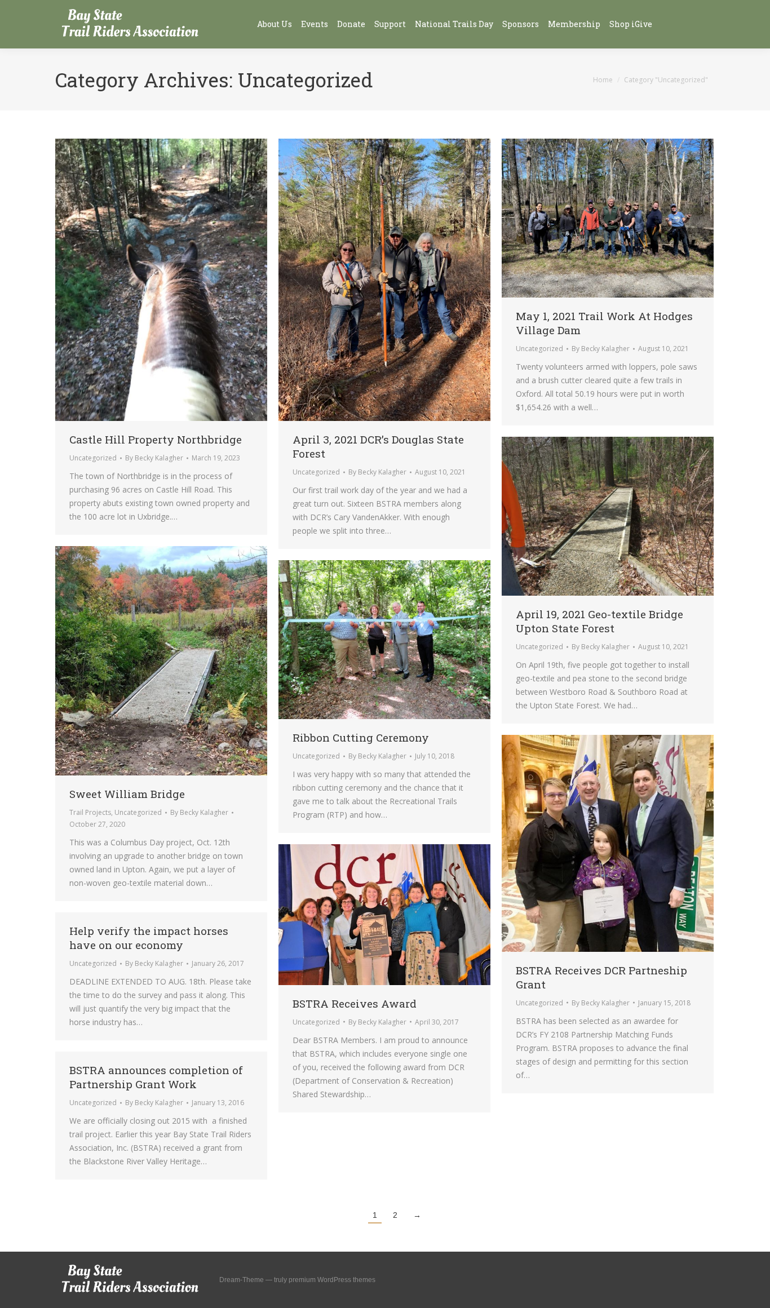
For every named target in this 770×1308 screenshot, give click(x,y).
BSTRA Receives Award (355, 1003)
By (154, 458)
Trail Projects (90, 812)
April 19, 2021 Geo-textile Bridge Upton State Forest (599, 621)
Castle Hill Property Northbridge (155, 439)
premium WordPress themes (332, 1280)
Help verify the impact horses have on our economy (148, 938)
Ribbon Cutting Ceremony (361, 737)
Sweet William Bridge (127, 794)
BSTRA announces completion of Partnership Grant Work (156, 1077)
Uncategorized (93, 458)
